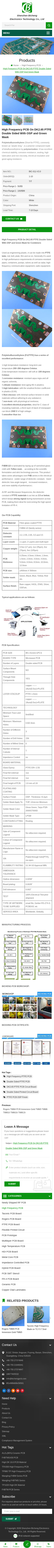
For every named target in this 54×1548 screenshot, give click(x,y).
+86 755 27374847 (14, 1369)
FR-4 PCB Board (10, 1279)
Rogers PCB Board (11, 1219)
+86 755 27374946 (14, 1360)
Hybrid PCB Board (11, 1268)
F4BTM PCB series (11, 1490)
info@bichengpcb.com (16, 1379)
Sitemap (5, 1431)
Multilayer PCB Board (12, 1241)
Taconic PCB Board (11, 1213)
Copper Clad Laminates (14, 1290)
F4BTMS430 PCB (10, 1458)
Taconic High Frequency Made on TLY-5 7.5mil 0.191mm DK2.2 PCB (38, 1328)
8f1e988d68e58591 (15, 1383)
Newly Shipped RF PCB (14, 1202)
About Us (6, 1413)
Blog (4, 1422)
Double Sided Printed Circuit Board (22, 1092)
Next (50, 1318)
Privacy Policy (8, 1427)
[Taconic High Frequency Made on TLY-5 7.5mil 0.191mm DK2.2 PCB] (38, 1314)
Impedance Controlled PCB (15, 1262)
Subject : (27, 1145)
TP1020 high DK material (13, 1485)
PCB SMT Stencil (10, 1273)
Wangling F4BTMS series (13, 1480)
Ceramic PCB (9, 1284)
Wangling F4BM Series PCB (14, 1476)
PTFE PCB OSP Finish (17, 1097)
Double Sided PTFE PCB (18, 1082)
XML (4, 1436)
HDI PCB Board (10, 1251)
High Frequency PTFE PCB (19, 1076)
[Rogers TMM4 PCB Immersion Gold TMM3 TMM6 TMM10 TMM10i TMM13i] (13, 1316)
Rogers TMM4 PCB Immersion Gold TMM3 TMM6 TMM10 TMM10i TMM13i (25, 1111)
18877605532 (12, 1374)
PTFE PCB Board (11, 1224)
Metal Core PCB (10, 1257)
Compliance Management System (17, 1440)
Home (16, 65)
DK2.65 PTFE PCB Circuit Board (21, 1087)
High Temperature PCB (13, 1246)
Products (6, 1409)
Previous (1, 1318)
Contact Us (12, 219)
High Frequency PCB (31, 65)
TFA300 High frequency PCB (15, 1467)
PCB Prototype (9, 1235)
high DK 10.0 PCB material (14, 1462)
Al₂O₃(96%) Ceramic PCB (13, 1453)
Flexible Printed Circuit (13, 1230)
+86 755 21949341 (14, 1365)
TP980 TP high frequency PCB (16, 1471)
